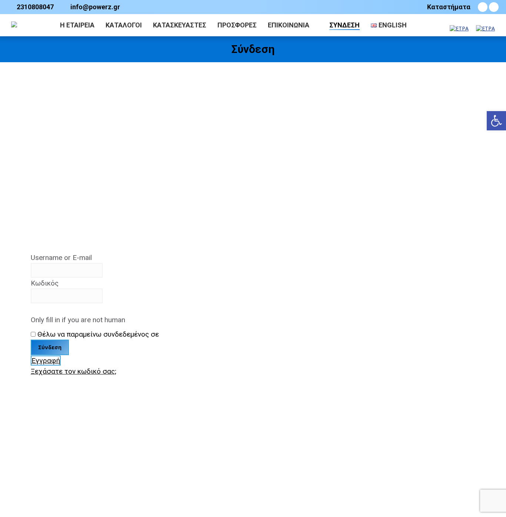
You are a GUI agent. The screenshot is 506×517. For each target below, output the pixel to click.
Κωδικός (45, 283)
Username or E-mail (61, 257)
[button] (496, 120)
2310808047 (35, 7)
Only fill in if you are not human (78, 320)
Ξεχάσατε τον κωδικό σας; (73, 371)
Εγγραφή (45, 360)
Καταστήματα (448, 7)
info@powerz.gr (95, 7)
